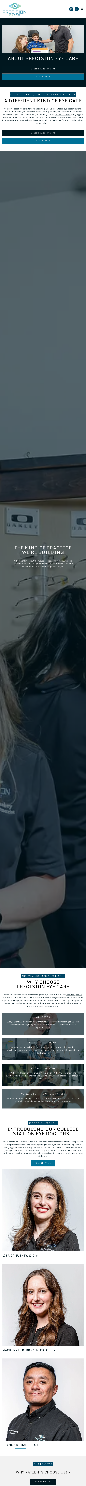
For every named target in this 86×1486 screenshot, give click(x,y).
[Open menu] (82, 8)
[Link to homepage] (14, 9)
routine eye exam (63, 115)
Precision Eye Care (74, 995)
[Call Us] (77, 9)
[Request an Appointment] (71, 9)
